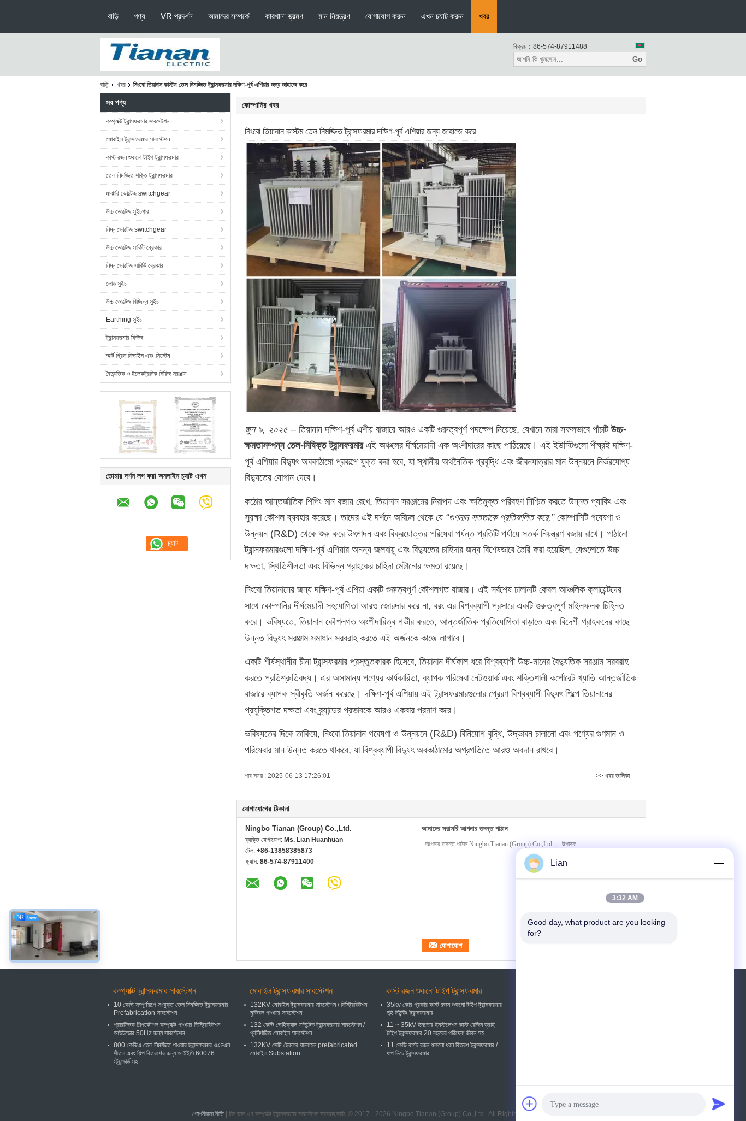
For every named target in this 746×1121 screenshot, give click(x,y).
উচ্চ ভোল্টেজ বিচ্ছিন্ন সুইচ (132, 301)
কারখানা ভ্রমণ (284, 16)
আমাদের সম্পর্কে (229, 16)
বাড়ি (113, 16)
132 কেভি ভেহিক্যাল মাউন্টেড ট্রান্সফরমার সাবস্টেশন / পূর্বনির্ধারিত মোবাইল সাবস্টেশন (307, 1029)
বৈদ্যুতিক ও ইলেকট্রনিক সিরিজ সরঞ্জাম (146, 373)
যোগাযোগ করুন (385, 16)
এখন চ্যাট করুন (442, 16)
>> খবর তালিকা (613, 776)
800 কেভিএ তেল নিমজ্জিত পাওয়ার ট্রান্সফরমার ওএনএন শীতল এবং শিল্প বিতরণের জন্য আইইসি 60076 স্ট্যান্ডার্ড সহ (172, 1053)
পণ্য (139, 16)
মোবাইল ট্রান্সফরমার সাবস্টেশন (138, 139)
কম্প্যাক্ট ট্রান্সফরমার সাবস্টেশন (137, 121)
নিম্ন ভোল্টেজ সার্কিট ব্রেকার (134, 265)
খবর (484, 16)
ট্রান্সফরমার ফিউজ (124, 337)
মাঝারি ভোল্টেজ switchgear (138, 193)
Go (637, 59)
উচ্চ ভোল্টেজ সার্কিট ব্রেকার (134, 247)
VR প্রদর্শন (177, 16)
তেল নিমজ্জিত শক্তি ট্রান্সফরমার (139, 175)
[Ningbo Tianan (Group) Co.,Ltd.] (160, 54)
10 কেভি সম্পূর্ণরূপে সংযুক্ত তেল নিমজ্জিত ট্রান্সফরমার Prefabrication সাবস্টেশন (171, 1009)
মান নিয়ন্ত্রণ (334, 16)
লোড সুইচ (116, 283)
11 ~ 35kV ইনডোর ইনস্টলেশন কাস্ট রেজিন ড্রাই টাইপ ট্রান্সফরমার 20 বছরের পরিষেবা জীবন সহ (441, 1029)
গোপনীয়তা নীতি (208, 1114)
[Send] (718, 1104)
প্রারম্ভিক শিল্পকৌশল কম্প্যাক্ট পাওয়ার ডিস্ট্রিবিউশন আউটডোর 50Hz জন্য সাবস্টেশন (167, 1029)
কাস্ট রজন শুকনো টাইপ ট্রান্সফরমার (142, 157)
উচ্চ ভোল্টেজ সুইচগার (127, 211)
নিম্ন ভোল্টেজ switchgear (136, 229)
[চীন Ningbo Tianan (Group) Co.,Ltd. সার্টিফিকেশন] (135, 424)
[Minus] (718, 863)
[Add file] (529, 1104)
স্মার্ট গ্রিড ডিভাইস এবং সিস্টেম (138, 355)
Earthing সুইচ (124, 319)
